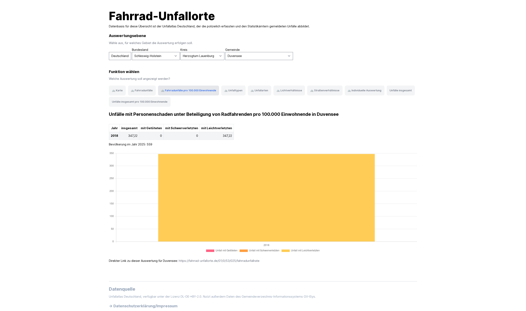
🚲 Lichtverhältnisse (289, 90)
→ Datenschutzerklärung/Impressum (143, 306)
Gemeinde (232, 50)
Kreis (183, 50)
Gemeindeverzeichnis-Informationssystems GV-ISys (278, 296)
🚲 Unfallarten (259, 90)
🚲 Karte (117, 90)
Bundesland (140, 50)
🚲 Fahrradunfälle (142, 90)
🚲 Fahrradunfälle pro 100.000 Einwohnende (188, 90)
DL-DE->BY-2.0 (191, 296)
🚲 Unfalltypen (233, 90)
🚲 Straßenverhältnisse (324, 90)
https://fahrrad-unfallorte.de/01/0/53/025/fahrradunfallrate (219, 261)
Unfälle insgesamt (401, 90)
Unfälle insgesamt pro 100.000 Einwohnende (139, 101)
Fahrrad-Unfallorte (162, 16)
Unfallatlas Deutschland (178, 26)
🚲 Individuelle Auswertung (364, 90)
